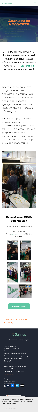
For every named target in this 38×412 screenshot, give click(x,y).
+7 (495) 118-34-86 (17, 371)
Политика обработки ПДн (13, 358)
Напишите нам (9, 374)
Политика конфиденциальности (15, 353)
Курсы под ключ (9, 381)
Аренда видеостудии (11, 379)
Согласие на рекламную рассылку (16, 356)
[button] (19, 306)
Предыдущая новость (15, 319)
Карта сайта (8, 361)
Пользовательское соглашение (15, 351)
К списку (8, 322)
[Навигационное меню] (35, 3)
